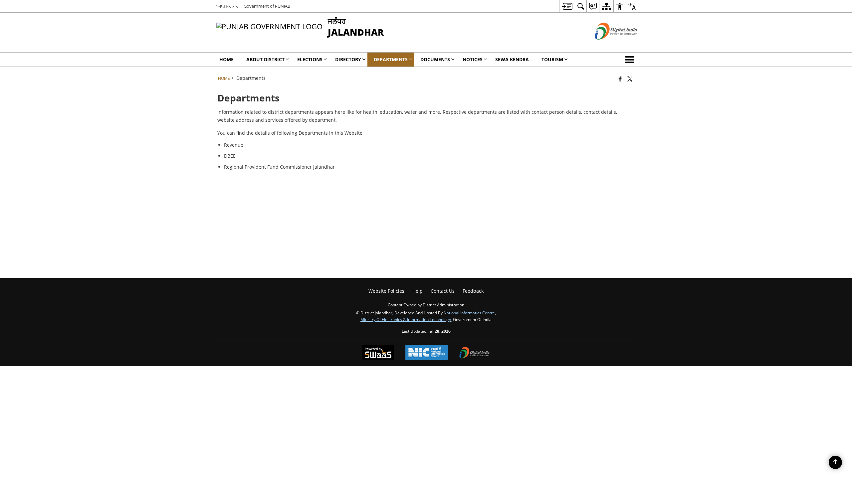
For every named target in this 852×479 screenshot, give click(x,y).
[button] (631, 60)
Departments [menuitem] (391, 59)
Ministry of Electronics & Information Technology (405, 319)
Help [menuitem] (417, 291)
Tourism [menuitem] (552, 59)
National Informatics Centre (469, 312)
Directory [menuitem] (348, 59)
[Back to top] (835, 462)
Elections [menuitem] (309, 59)
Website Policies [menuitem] (386, 291)
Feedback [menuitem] (473, 291)
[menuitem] (567, 6)
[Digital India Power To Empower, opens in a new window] (474, 353)
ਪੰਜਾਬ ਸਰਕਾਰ (227, 6)
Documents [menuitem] (435, 59)
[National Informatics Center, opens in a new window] (426, 353)
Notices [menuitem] (473, 59)
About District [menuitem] (265, 59)
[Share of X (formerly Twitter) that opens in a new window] (630, 78)
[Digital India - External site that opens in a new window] (608, 45)
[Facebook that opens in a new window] (620, 78)
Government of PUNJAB (267, 6)
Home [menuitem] (226, 59)
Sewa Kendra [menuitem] (512, 59)
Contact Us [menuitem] (443, 291)
